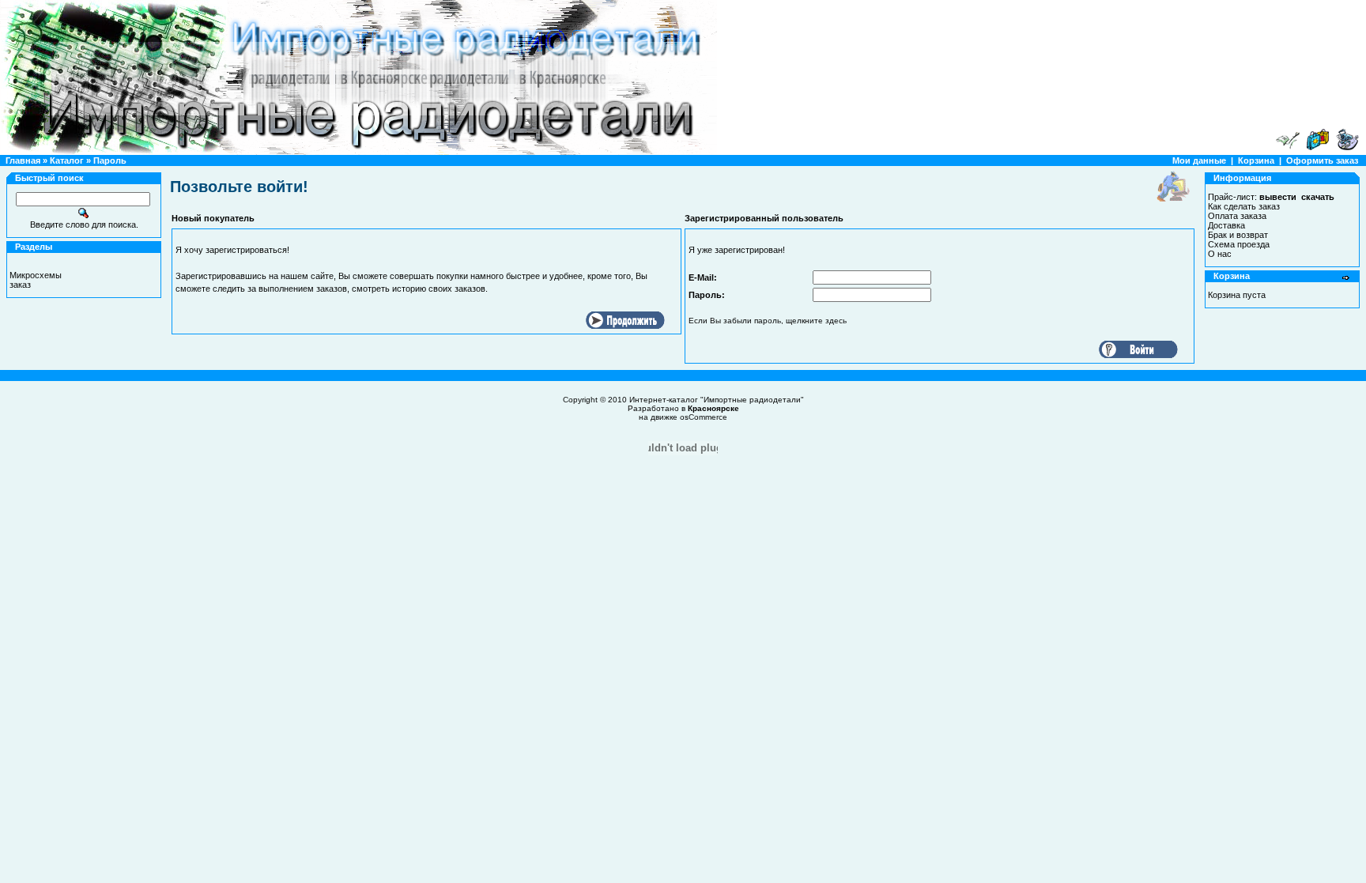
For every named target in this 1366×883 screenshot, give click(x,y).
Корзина (1256, 160)
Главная (23, 160)
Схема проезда (1239, 244)
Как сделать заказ (1244, 206)
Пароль (109, 160)
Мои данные (1199, 160)
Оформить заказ (1322, 160)
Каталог (67, 160)
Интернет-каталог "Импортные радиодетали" (716, 399)
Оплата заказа (1237, 216)
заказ (20, 284)
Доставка (1226, 225)
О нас (1220, 253)
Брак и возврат (1238, 235)
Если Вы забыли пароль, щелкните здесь (768, 320)
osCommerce (703, 417)
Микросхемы (35, 275)
